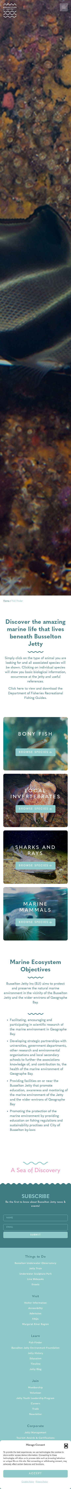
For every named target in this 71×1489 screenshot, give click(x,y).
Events (35, 1284)
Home (6, 601)
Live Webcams (35, 1279)
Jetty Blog (35, 1369)
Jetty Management (35, 1432)
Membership (35, 1387)
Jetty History (35, 1353)
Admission (35, 1313)
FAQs (35, 1319)
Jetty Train (35, 1268)
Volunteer (35, 1393)
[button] (66, 1445)
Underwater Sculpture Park (35, 1274)
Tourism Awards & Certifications (36, 1438)
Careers (35, 1403)
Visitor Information (35, 1303)
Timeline (35, 1364)
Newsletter (35, 1414)
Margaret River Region (35, 1324)
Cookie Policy (28, 1482)
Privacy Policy (42, 1482)
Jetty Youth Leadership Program (35, 1398)
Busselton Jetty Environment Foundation (36, 1348)
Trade (35, 1409)
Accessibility (35, 1308)
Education (35, 1358)
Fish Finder (35, 1342)
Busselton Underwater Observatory (35, 1263)
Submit (35, 1235)
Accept (35, 1473)
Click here (16, 688)
